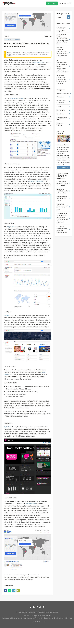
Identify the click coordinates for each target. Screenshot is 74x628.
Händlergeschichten (63, 93)
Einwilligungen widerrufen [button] (63, 618)
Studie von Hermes (38, 62)
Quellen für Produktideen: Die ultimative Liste (62, 191)
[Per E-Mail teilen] (18, 590)
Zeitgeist (7, 315)
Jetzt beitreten (64, 167)
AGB (31, 616)
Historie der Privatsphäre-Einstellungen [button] (40, 618)
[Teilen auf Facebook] (5, 590)
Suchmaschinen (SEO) (62, 118)
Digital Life (7, 427)
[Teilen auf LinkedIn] (13, 590)
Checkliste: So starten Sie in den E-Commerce (62, 183)
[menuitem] (52, 3)
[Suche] (70, 3)
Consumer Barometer (35, 181)
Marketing (60, 97)
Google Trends (11, 227)
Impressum (37, 616)
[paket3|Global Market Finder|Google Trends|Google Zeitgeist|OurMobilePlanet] (27, 22)
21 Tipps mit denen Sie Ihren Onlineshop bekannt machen (62, 229)
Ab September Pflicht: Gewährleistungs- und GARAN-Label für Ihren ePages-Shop (62, 39)
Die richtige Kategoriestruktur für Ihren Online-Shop (62, 207)
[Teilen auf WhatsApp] (9, 590)
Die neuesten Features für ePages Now (61, 29)
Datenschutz (46, 616)
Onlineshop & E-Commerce (12, 39)
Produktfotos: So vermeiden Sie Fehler (62, 198)
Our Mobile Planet (31, 504)
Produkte (59, 106)
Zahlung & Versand (60, 124)
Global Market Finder (16, 98)
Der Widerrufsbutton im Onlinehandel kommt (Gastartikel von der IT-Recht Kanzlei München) (62, 66)
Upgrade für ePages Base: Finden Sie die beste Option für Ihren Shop (62, 79)
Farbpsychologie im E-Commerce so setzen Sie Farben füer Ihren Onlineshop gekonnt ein (62, 218)
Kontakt (26, 616)
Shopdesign (60, 114)
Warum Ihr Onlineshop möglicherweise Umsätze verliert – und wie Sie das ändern (62, 52)
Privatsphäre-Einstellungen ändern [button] (14, 618)
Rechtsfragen (61, 110)
